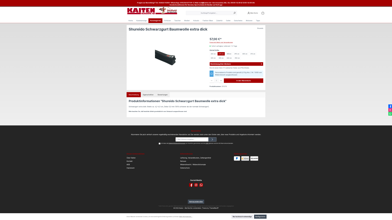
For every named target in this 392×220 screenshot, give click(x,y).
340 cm (229, 58)
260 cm (213, 54)
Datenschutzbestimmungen (177, 143)
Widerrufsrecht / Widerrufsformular (193, 164)
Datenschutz (185, 168)
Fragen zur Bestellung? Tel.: (148, 3)
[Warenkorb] (262, 13)
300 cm (244, 54)
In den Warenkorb (243, 81)
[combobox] (209, 13)
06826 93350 (164, 3)
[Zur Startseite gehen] (152, 10)
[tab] (134, 94)
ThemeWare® (213, 208)
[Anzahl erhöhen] (221, 80)
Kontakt (130, 161)
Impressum (131, 168)
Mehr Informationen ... (185, 216)
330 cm (221, 58)
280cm (229, 54)
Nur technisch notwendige (242, 216)
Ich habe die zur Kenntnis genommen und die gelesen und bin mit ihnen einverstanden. (197, 143)
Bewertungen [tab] (163, 95)
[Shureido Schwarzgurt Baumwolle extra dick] (167, 59)
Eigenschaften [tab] (148, 95)
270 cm (221, 54)
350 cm (237, 58)
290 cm (236, 54)
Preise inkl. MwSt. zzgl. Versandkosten (221, 42)
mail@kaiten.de (205, 3)
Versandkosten (191, 206)
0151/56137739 (186, 3)
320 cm (213, 58)
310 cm (252, 54)
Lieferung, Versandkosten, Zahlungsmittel (195, 158)
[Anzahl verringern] (212, 80)
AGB (206, 143)
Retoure (183, 161)
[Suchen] (234, 13)
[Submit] (212, 139)
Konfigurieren (260, 216)
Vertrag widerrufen (196, 201)
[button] (236, 64)
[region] (167, 59)
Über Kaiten (131, 158)
